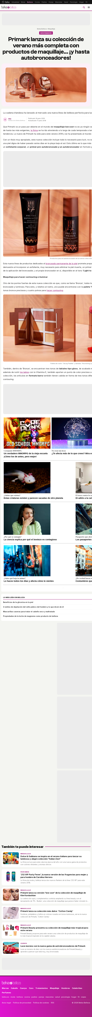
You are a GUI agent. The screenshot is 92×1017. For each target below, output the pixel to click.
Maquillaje (51, 29)
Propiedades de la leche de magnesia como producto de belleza (30, 616)
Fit (86, 2)
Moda (23, 2)
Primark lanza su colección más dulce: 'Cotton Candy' (46, 911)
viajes (83, 997)
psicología (65, 997)
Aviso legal (6, 1003)
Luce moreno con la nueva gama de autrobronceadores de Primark (52, 946)
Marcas (5, 988)
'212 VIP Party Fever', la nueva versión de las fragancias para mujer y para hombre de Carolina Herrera (54, 875)
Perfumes (24, 872)
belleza (20, 997)
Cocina (37, 2)
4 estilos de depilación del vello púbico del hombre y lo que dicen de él (33, 607)
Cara (31, 988)
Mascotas (58, 2)
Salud (66, 2)
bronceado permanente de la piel (61, 263)
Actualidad (15, 2)
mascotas (50, 997)
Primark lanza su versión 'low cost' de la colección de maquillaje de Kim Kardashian (53, 894)
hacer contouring (55, 290)
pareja (41, 997)
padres (34, 997)
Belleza (30, 2)
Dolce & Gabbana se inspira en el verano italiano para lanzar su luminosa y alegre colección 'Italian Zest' (51, 857)
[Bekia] (5, 2)
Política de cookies (41, 1003)
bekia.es (5, 997)
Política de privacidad (22, 1003)
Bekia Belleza (42, 29)
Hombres (65, 988)
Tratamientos (41, 988)
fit (79, 997)
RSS (52, 1003)
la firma (34, 130)
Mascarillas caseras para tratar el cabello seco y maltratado (29, 612)
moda (13, 997)
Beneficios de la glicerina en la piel (18, 602)
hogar (73, 997)
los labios (24, 372)
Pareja (51, 2)
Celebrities (77, 988)
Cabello (14, 988)
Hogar (81, 2)
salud (57, 997)
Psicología (73, 2)
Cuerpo (23, 943)
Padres (44, 2)
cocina (27, 997)
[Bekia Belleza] (8, 7)
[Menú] (89, 7)
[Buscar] (84, 7)
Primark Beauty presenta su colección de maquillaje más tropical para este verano (54, 929)
